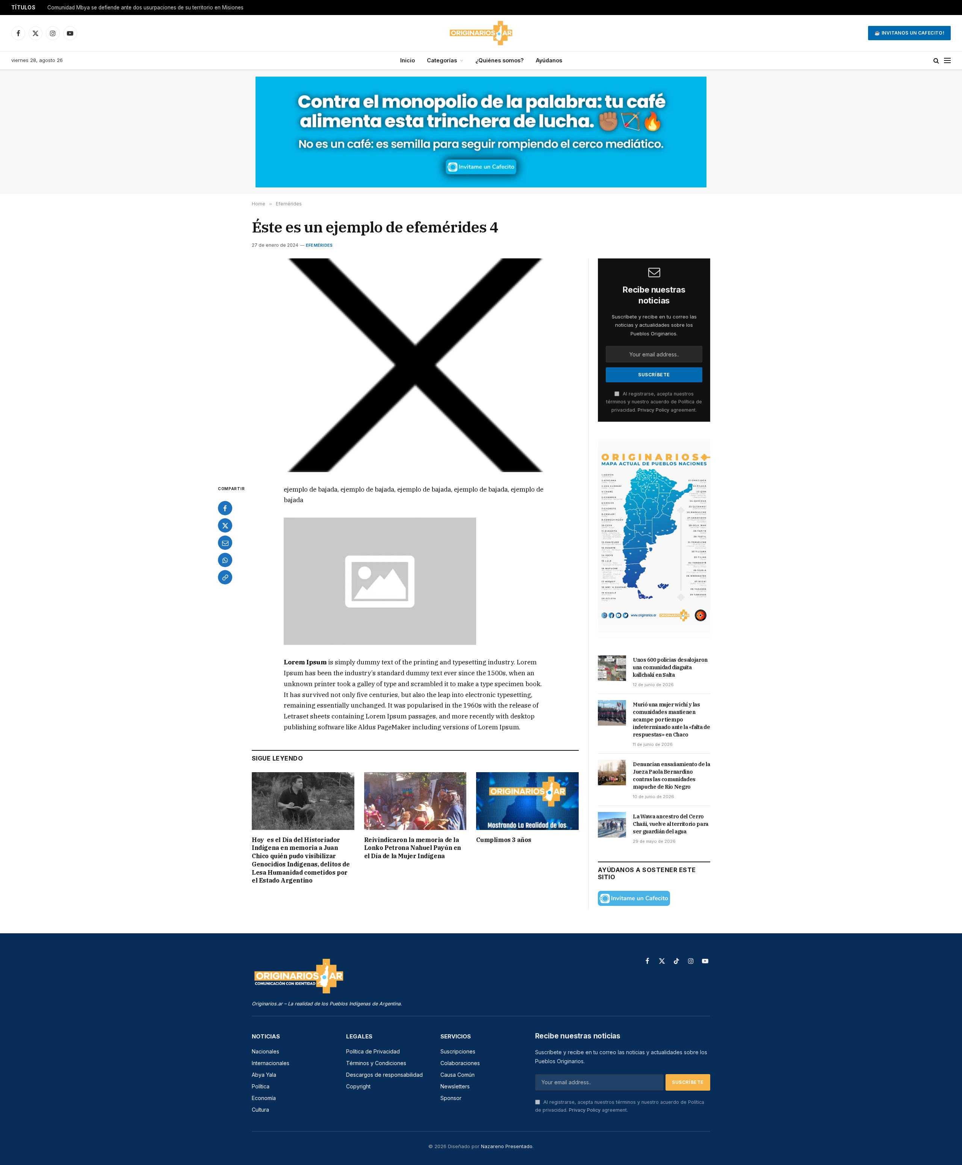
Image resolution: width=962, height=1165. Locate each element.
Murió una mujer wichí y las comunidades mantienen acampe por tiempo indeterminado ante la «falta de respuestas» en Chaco (671, 719)
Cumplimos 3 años (503, 840)
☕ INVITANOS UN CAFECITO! (909, 33)
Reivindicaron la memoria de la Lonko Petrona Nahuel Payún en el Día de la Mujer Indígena (412, 848)
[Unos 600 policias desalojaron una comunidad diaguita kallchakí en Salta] (612, 668)
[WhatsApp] (225, 560)
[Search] (936, 60)
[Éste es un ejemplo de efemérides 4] (415, 365)
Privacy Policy (653, 410)
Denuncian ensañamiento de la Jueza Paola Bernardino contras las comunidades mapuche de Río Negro (671, 775)
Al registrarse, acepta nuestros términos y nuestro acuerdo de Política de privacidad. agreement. (654, 402)
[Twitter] (225, 525)
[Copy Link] (225, 577)
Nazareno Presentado (506, 1146)
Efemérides (319, 245)
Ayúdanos (549, 60)
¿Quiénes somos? (499, 60)
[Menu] (947, 60)
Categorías (442, 60)
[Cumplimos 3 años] (527, 801)
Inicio (407, 60)
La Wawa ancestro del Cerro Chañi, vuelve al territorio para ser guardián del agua (670, 824)
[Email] (225, 543)
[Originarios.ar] (481, 33)
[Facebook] (225, 508)
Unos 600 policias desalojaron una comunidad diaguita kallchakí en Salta (136, 8)
